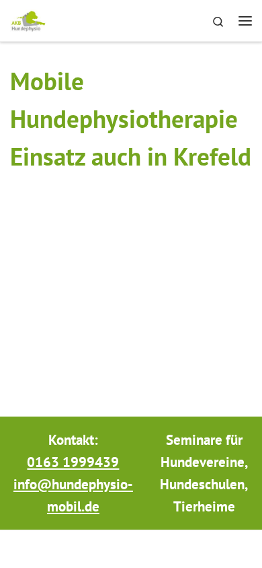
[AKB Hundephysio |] (28, 19)
